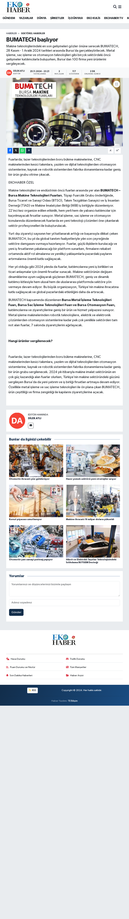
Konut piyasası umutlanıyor (25, 519)
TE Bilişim (73, 701)
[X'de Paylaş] (16, 150)
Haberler (11, 33)
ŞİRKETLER (57, 18)
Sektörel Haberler (33, 33)
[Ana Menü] (119, 7)
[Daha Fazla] (29, 150)
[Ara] (115, 7)
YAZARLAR (26, 18)
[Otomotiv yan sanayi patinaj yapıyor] (36, 541)
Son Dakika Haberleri (21, 675)
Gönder (16, 612)
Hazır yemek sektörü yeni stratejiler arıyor (91, 479)
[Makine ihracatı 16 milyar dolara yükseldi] (93, 501)
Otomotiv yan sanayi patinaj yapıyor (31, 559)
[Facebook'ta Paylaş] (10, 150)
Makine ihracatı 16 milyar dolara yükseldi (90, 519)
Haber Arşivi (76, 675)
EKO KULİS (93, 18)
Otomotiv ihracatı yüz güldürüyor (29, 479)
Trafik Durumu (77, 659)
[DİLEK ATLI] (17, 420)
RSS (34, 690)
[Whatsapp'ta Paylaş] (22, 150)
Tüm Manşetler (78, 667)
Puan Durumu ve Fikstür (22, 667)
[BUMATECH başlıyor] (64, 112)
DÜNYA (41, 18)
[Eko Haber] (18, 7)
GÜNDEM (9, 18)
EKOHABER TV (113, 18)
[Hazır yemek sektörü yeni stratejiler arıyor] (93, 460)
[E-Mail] (31, 425)
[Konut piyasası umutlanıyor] (36, 501)
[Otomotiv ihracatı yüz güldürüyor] (36, 460)
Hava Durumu (18, 659)
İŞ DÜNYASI (75, 18)
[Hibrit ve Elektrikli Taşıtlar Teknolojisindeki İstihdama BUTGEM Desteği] (93, 541)
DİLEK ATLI (34, 418)
